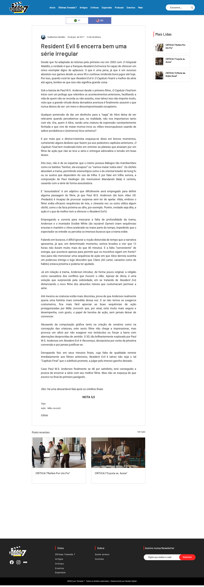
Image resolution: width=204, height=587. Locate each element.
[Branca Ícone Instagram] (18, 562)
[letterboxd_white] (25, 562)
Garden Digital (131, 581)
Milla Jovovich (54, 408)
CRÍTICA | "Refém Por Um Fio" (53, 473)
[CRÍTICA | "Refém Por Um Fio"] (59, 453)
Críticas (44, 415)
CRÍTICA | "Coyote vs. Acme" (111, 473)
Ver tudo (141, 432)
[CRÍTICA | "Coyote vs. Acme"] (118, 453)
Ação (43, 408)
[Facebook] (11, 562)
